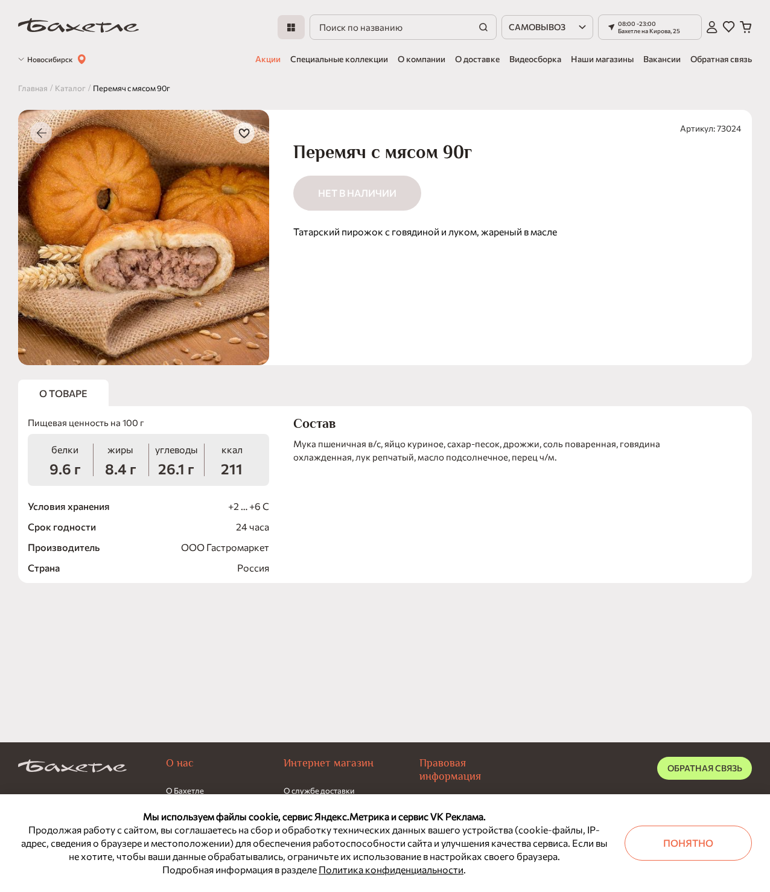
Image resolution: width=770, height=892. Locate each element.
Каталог (70, 88)
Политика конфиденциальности (391, 869)
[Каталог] (291, 27)
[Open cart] (746, 27)
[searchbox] (403, 27)
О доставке (477, 59)
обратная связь (704, 768)
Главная (33, 88)
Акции (268, 59)
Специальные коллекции (339, 59)
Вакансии (662, 59)
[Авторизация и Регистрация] (712, 27)
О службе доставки (319, 790)
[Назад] (41, 133)
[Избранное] (728, 27)
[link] (78, 27)
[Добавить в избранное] (244, 133)
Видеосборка (535, 59)
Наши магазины (602, 59)
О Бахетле (185, 790)
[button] (650, 27)
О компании (421, 59)
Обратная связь (721, 59)
